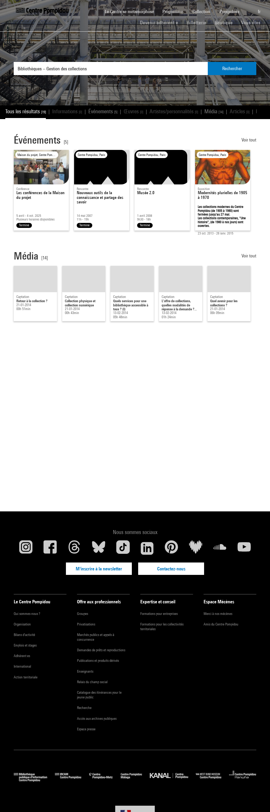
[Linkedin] (147, 548)
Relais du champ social (92, 682)
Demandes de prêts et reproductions (101, 650)
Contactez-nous (171, 568)
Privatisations (86, 624)
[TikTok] (123, 548)
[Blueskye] (98, 548)
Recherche (84, 708)
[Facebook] (50, 548)
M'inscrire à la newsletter (99, 568)
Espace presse (86, 729)
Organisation (22, 624)
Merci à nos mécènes (218, 614)
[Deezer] (196, 548)
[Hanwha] (242, 780)
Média (213, 111)
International (22, 666)
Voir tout (249, 140)
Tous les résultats (25, 111)
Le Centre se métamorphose (131, 11)
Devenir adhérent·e (161, 22)
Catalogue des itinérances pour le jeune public (99, 694)
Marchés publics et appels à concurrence (95, 637)
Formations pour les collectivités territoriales (162, 626)
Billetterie (196, 22)
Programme (173, 11)
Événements (102, 111)
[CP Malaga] (135, 780)
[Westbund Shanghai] (212, 780)
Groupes (82, 614)
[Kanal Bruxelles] (173, 780)
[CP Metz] (104, 780)
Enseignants (85, 671)
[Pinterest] (171, 548)
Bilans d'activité (24, 635)
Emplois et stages (25, 645)
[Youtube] (244, 548)
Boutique (226, 22)
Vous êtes (251, 22)
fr (260, 11)
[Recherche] (249, 9)
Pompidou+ (230, 11)
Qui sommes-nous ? (27, 614)
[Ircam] (72, 780)
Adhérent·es (22, 656)
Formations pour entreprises (159, 614)
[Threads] (74, 548)
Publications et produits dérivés (98, 660)
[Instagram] (26, 548)
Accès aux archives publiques (97, 718)
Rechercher (232, 68)
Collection (201, 11)
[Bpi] (34, 780)
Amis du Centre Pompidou (221, 624)
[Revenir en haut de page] (257, 800)
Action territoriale (25, 677)
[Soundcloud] (220, 548)
